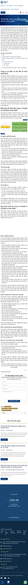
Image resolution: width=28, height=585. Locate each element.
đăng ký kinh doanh (9, 274)
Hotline (2, 582)
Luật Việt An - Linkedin (9, 578)
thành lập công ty (13, 206)
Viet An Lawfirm (20, 12)
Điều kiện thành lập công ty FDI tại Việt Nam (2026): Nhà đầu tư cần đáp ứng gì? (14, 466)
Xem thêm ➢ (4, 439)
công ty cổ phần (7, 406)
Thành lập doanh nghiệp (6, 410)
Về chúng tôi (10, 5)
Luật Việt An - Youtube (5, 578)
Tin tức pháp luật (15, 9)
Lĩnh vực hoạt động (18, 5)
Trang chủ (3, 5)
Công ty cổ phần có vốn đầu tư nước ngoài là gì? (11, 56)
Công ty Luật (15, 318)
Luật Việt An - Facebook (1, 578)
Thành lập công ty (9, 430)
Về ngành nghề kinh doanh (8, 61)
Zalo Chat (8, 582)
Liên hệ (3, 12)
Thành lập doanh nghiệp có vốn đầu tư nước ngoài (15, 469)
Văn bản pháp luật (5, 9)
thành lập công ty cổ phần (10, 114)
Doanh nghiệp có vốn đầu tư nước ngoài (9, 408)
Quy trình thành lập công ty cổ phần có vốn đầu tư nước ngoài (14, 67)
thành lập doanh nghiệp (16, 294)
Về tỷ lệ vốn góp (7, 63)
